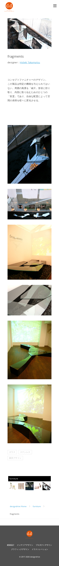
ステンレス (25, 452)
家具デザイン (15, 458)
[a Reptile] (29, 488)
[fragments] (46, 488)
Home (18, 506)
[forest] (21, 488)
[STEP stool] (38, 488)
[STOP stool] (12, 488)
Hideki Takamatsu (30, 62)
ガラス (12, 452)
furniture (14, 478)
